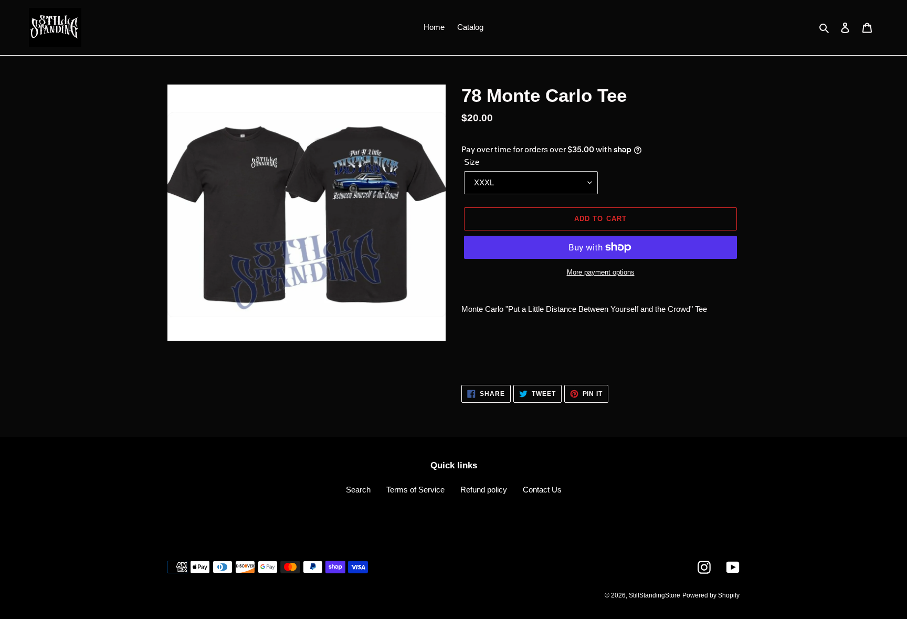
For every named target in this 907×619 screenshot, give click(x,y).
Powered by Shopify (711, 595)
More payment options (601, 272)
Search (358, 489)
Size (471, 162)
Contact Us (542, 489)
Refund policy (483, 489)
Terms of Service (415, 489)
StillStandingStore (654, 595)
